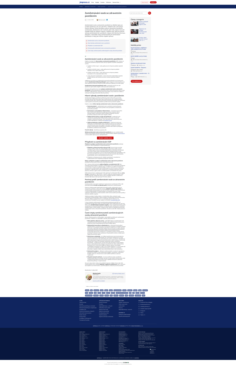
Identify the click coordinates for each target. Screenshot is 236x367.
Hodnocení (144, 347)
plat (133, 292)
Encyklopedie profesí (104, 313)
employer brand (108, 120)
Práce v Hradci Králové (83, 336)
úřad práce (121, 295)
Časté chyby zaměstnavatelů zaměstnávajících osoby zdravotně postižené (105, 50)
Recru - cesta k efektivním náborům (144, 336)
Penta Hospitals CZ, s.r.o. (123, 336)
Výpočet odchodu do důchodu (106, 316)
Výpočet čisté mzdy (103, 309)
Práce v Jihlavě (81, 336)
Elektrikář (150, 342)
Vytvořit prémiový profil (124, 316)
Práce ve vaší (83, 350)
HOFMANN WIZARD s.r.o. (123, 335)
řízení (111, 295)
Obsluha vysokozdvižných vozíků (124, 349)
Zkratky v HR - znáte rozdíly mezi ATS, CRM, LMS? (146, 339)
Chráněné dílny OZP (115, 200)
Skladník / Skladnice (122, 351)
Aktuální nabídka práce (105, 138)
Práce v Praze (81, 346)
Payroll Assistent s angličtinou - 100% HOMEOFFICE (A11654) (139, 48)
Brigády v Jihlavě (102, 336)
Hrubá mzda (151, 346)
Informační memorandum (85, 313)
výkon (126, 295)
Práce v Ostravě (82, 343)
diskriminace (96, 290)
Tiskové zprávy (82, 302)
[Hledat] (149, 13)
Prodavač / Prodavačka (123, 347)
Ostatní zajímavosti (101, 6)
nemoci (103, 292)
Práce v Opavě (81, 342)
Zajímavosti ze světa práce (90, 6)
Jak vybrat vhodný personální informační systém (146, 335)
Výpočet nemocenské (104, 311)
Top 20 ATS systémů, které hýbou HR (144, 338)
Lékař (148, 343)
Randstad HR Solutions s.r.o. (123, 339)
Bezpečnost (144, 343)
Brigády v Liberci (102, 339)
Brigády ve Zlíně (102, 348)
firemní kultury (121, 133)
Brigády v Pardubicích (102, 344)
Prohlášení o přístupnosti (85, 318)
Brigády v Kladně (102, 338)
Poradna (81, 6)
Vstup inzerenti (144, 2)
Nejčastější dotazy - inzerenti (125, 309)
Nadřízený (140, 347)
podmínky (137, 357)
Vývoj (153, 342)
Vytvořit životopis (103, 302)
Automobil (140, 343)
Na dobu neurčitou (141, 342)
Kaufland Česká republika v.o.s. (124, 338)
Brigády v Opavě (102, 342)
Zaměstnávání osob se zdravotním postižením (98, 40)
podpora (137, 292)
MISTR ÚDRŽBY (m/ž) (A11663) (139, 56)
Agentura (150, 343)
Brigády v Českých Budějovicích (104, 334)
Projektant (147, 342)
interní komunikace (117, 290)
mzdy (95, 292)
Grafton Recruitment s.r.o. (123, 334)
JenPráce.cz (82, 2)
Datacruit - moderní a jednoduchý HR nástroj (146, 333)
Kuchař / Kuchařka (122, 344)
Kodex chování (82, 314)
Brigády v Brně (101, 333)
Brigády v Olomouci (102, 341)
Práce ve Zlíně (81, 348)
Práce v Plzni (81, 345)
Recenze (121, 307)
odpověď (113, 292)
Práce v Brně (81, 333)
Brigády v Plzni (101, 345)
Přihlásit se (153, 2)
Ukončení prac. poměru (145, 346)
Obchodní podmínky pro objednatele (87, 307)
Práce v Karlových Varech (83, 337)
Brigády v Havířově (102, 335)
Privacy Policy (82, 316)
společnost (116, 295)
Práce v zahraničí (82, 349)
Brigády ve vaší (103, 350)
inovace (111, 290)
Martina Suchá (102, 19)
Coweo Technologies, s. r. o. (137, 325)
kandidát (135, 290)
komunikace (145, 290)
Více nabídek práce (136, 81)
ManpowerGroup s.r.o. (122, 333)
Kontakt (81, 304)
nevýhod (108, 292)
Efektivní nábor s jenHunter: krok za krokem (145, 334)
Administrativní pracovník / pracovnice (125, 352)
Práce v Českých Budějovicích (84, 334)
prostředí (101, 295)
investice (124, 290)
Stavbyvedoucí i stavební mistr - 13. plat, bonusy (140, 74)
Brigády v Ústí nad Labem (103, 347)
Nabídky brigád (102, 332)
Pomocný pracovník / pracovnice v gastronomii (127, 350)
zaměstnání (131, 295)
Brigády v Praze (101, 346)
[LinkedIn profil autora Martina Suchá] (107, 19)
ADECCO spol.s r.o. (122, 341)
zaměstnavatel (137, 295)
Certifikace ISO (82, 309)
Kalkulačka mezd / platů (104, 307)
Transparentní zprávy (84, 320)
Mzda (139, 346)
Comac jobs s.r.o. (122, 336)
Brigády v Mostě (102, 340)
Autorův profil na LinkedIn (99, 281)
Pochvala (147, 347)
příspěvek (106, 295)
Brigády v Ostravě (102, 343)
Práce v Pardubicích (82, 344)
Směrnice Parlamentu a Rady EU (86, 311)
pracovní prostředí (89, 295)
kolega (140, 290)
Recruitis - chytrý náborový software (144, 336)
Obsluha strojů (121, 348)
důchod (101, 290)
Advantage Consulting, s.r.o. (123, 337)
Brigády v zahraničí (102, 349)
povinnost (142, 292)
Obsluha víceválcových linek (138, 63)
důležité (106, 290)
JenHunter (122, 325)
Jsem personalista (153, 347)
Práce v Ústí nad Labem (83, 347)
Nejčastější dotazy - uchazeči (105, 306)
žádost (143, 295)
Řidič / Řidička (121, 345)
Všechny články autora (119, 273)
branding (87, 290)
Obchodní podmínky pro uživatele (87, 306)
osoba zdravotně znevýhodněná (122, 292)
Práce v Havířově (82, 335)
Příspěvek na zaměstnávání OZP (95, 45)
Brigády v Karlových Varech (103, 337)
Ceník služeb (122, 306)
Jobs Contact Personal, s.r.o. (123, 340)
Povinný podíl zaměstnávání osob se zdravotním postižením (102, 48)
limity (86, 292)
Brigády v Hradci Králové (103, 336)
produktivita (96, 295)
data (91, 290)
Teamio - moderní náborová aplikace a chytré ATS (146, 337)
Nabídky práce (82, 332)
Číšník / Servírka (121, 353)
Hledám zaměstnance (124, 302)
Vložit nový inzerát (123, 304)
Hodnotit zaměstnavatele (124, 314)
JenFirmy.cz (107, 325)
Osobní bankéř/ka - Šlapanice (138, 67)
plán (130, 292)
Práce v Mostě (81, 340)
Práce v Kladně (81, 338)
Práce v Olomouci (82, 341)
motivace (90, 292)
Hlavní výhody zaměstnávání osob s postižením (99, 43)
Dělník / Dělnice (121, 346)
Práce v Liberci (81, 339)
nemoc (99, 292)
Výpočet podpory (103, 314)
